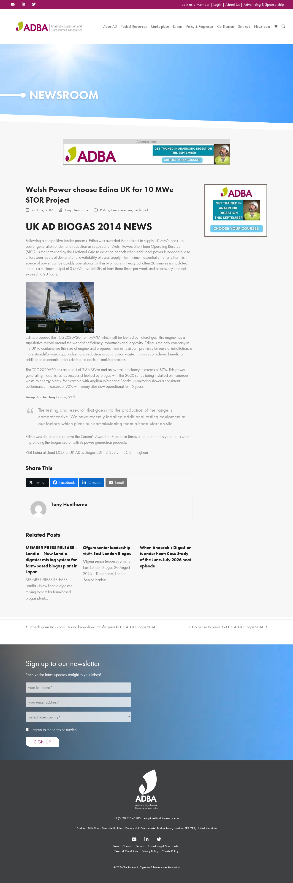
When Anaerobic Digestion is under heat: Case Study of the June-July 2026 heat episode (166, 557)
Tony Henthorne (76, 210)
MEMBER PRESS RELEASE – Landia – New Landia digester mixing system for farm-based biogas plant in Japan (52, 560)
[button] (275, 26)
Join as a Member (195, 4)
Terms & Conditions (126, 851)
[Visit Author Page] (38, 508)
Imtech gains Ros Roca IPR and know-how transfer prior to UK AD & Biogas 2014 (90, 627)
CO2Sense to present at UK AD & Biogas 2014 (226, 627)
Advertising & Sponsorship (264, 4)
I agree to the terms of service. (54, 729)
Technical (141, 210)
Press (116, 846)
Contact (127, 846)
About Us (232, 4)
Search (140, 846)
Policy (104, 210)
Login (217, 4)
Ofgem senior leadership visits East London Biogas (107, 551)
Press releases (121, 210)
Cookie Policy (170, 851)
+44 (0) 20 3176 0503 (126, 818)
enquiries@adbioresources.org (162, 818)
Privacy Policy (150, 851)
